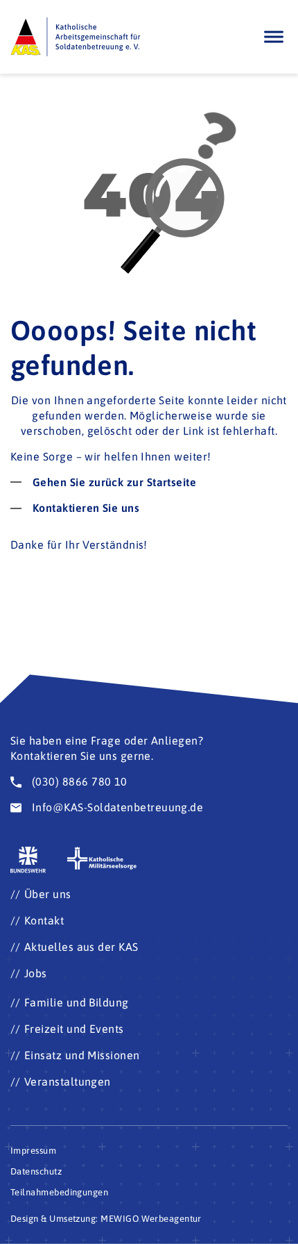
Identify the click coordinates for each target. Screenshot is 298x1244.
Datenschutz (36, 1171)
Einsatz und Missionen (82, 1055)
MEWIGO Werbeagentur (151, 1218)
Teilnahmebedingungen (59, 1192)
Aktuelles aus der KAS (81, 946)
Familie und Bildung (76, 1002)
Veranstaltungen (67, 1081)
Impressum (33, 1150)
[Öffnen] (273, 37)
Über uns (47, 894)
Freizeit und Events (74, 1028)
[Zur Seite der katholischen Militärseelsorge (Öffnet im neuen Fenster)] (102, 858)
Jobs (35, 973)
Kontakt (44, 920)
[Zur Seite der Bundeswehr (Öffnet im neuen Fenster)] (28, 860)
